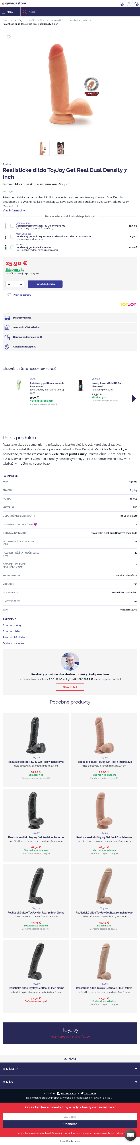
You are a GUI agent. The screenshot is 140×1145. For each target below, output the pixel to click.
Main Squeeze (24, 233)
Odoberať (70, 1124)
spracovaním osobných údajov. (106, 1133)
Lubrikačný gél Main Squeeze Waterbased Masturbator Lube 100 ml (54, 236)
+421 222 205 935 (82, 679)
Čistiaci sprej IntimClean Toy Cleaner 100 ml (40, 225)
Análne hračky (36, 20)
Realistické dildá (78, 20)
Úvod (5, 20)
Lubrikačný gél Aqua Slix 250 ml (33, 247)
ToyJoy (7, 164)
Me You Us (22, 244)
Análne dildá (57, 20)
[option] (39, 391)
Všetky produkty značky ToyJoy (70, 1036)
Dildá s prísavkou (14, 643)
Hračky (18, 20)
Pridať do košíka (45, 284)
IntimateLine (23, 223)
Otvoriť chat (70, 687)
